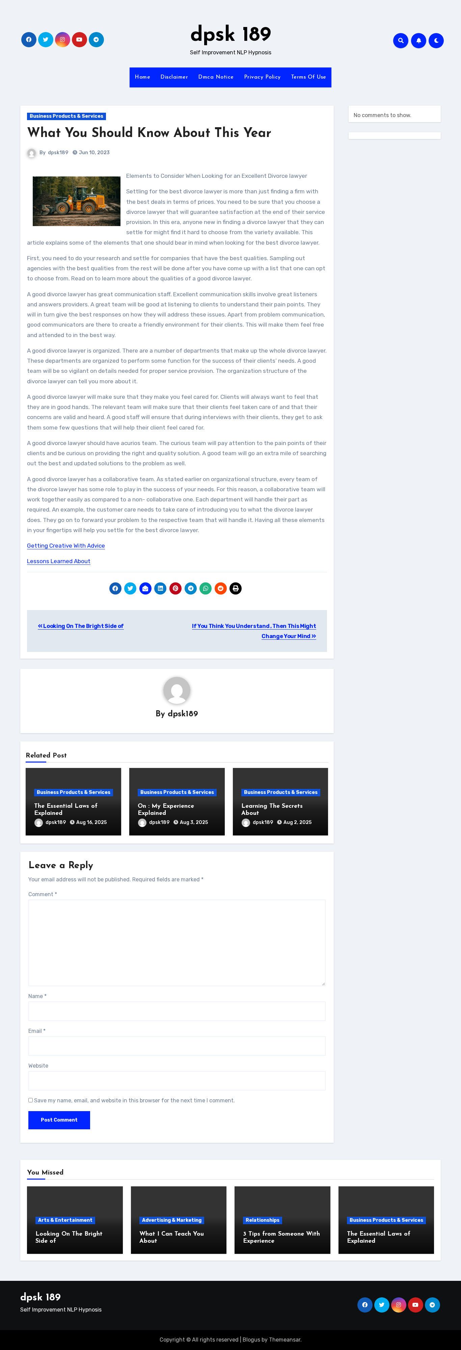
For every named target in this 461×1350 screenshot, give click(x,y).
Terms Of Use (308, 77)
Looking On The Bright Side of (83, 626)
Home (142, 77)
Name (37, 996)
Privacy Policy (262, 77)
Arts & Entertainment (65, 1220)
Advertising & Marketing (171, 1220)
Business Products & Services (66, 116)
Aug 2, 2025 (297, 822)
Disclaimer (174, 77)
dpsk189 (58, 153)
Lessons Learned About (58, 561)
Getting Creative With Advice (66, 545)
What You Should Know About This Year (149, 133)
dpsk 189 (230, 36)
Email (37, 1031)
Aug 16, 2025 (91, 822)
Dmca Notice (216, 77)
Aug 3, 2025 (194, 822)
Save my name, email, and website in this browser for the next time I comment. (134, 1100)
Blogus (251, 1340)
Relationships (262, 1220)
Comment (42, 894)
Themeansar (284, 1340)
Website (38, 1066)
